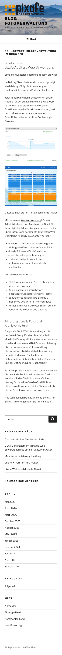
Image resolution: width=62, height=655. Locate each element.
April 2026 (11, 508)
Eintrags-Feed (13, 612)
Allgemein (10, 586)
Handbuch (46, 401)
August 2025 (12, 527)
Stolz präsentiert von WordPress (21, 647)
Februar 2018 (12, 566)
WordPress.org (13, 625)
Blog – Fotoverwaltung (26, 21)
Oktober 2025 (13, 521)
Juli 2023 (10, 553)
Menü (33, 39)
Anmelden (11, 606)
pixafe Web (47, 101)
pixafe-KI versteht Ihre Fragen (21, 462)
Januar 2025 (12, 540)
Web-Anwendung (31, 220)
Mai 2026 (10, 502)
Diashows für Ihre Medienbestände (24, 439)
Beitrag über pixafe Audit (22, 82)
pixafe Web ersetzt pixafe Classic (23, 469)
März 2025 (11, 534)
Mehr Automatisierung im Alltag (23, 456)
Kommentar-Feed (15, 619)
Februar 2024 (12, 547)
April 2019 (10, 560)
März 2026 (11, 514)
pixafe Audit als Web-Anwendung (29, 67)
